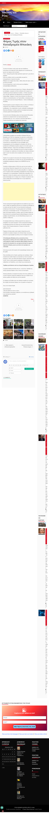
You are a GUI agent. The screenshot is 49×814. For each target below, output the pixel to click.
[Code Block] (22, 365)
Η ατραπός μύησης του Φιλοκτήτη (46, 179)
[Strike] (15, 365)
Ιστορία (46, 84)
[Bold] (10, 365)
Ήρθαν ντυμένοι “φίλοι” (30, 22)
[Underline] (13, 365)
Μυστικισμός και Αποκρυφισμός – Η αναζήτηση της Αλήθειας (46, 241)
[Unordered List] (19, 365)
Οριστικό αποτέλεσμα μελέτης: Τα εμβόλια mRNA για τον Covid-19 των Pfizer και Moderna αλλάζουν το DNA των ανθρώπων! (46, 657)
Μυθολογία (46, 91)
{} (25, 365)
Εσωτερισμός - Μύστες (46, 221)
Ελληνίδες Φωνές (7, 38)
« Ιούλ (3, 767)
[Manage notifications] (3, 811)
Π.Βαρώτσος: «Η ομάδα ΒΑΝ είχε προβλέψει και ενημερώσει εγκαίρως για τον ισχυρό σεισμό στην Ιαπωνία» (46, 481)
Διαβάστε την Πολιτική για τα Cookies (35, 749)
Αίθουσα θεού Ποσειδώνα (41, 48)
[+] (27, 365)
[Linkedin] (9, 51)
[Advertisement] (18, 192)
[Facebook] (4, 51)
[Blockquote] (20, 365)
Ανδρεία (9, 64)
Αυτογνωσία (46, 209)
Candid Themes (38, 809)
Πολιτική (46, 375)
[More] (13, 51)
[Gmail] (11, 51)
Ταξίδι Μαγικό (6, 26)
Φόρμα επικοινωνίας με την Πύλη (35, 775)
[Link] (24, 365)
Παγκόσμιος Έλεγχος (46, 364)
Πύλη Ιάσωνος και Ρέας (9, 12)
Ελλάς (8, 22)
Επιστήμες (46, 451)
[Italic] (11, 365)
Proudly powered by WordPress (13, 809)
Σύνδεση (32, 356)
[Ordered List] (17, 365)
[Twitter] (6, 51)
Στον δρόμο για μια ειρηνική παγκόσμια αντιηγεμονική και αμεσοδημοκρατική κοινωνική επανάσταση (46, 403)
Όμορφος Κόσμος (18, 22)
